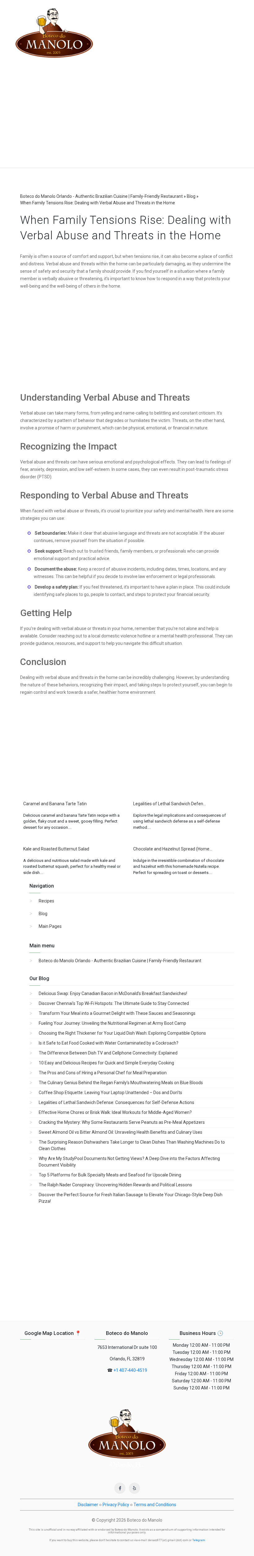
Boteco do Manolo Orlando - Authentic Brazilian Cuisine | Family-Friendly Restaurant (120, 960)
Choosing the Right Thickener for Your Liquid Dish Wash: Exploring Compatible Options (122, 1033)
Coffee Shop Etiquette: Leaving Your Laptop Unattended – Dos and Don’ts (110, 1092)
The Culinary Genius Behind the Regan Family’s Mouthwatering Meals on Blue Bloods (121, 1082)
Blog (43, 913)
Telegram (198, 1540)
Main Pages (50, 926)
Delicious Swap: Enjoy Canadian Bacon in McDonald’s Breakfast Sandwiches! (113, 993)
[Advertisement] (127, 121)
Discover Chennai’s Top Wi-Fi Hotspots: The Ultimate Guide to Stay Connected (114, 1003)
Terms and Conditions (155, 1504)
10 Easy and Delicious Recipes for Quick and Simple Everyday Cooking (106, 1062)
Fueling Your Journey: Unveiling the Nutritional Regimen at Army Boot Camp (112, 1023)
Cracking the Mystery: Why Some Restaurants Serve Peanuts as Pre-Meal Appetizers (122, 1122)
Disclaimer (88, 1504)
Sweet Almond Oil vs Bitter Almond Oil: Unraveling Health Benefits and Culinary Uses (120, 1132)
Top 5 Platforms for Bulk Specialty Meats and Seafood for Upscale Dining (110, 1174)
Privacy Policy (116, 1504)
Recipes (46, 900)
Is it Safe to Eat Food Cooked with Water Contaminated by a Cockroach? (108, 1043)
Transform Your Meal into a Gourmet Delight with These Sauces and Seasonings (117, 1013)
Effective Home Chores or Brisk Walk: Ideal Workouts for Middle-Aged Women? (115, 1112)
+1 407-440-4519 (130, 1370)
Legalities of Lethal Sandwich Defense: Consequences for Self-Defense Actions (116, 1102)
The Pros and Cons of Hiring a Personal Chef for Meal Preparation (103, 1072)
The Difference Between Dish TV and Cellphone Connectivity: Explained (108, 1052)
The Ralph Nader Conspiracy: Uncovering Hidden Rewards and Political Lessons (115, 1184)
